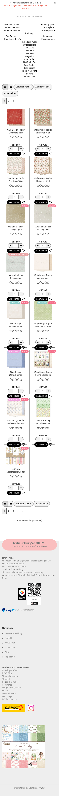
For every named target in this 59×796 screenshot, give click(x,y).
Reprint (29, 74)
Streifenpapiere (48, 30)
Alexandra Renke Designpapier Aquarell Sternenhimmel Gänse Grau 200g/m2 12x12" (43, 228)
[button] (5, 87)
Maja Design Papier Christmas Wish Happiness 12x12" (43, 131)
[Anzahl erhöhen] (21, 148)
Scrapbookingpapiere (11, 688)
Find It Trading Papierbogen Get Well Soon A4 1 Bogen (43, 421)
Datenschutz (10, 647)
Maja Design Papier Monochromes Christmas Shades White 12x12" (43, 276)
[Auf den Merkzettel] (23, 154)
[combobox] (23, 87)
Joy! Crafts (29, 48)
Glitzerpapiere (29, 45)
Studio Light (29, 76)
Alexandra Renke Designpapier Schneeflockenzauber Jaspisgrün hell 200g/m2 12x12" (16, 276)
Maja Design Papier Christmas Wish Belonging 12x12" (15, 131)
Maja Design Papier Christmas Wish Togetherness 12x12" (43, 179)
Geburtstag (7, 685)
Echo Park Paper (29, 42)
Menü (4, 4)
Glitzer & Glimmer (10, 682)
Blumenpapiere (48, 24)
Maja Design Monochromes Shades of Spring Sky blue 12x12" (15, 373)
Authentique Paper (12, 30)
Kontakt (8, 638)
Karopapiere (48, 27)
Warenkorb (14, 154)
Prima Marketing (29, 71)
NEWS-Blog (7, 673)
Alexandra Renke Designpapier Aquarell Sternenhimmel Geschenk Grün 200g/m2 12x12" (15, 228)
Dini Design (11, 36)
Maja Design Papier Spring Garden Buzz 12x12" (16, 421)
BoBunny (29, 33)
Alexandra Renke (11, 24)
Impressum (10, 657)
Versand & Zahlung (13, 633)
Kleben (5, 690)
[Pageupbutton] (51, 791)
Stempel (6, 679)
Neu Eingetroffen (9, 670)
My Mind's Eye (29, 62)
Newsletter (10, 643)
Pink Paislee (29, 65)
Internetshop (19, 788)
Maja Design (29, 59)
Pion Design (29, 68)
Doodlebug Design (12, 39)
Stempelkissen (9, 693)
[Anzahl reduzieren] (10, 148)
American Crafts (12, 27)
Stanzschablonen (10, 676)
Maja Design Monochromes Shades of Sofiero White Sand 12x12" (15, 324)
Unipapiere (48, 36)
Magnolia (29, 56)
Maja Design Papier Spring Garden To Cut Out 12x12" (43, 373)
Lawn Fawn (30, 53)
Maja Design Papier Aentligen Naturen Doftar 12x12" (43, 324)
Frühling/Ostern (9, 699)
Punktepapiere (48, 39)
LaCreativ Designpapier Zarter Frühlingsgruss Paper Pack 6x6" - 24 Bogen (16, 470)
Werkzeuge (7, 696)
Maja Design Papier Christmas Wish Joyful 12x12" (15, 179)
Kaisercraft (29, 50)
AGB (7, 652)
